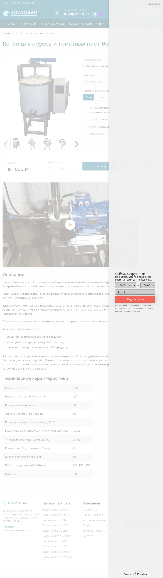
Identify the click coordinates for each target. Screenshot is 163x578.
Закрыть (153, 3)
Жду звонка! (135, 299)
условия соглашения (132, 311)
